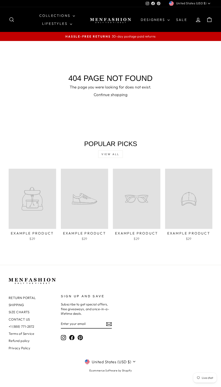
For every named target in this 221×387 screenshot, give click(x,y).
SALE (181, 19)
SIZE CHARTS (19, 312)
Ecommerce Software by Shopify (110, 370)
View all (110, 154)
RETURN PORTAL (22, 298)
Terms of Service (21, 334)
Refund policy (19, 341)
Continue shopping (111, 94)
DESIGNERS (153, 19)
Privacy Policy (19, 348)
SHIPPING (16, 305)
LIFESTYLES (55, 23)
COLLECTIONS (55, 15)
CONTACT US (19, 319)
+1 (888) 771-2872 (21, 326)
